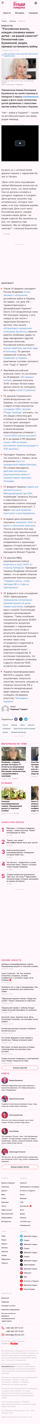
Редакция (5, 1302)
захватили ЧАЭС (25, 522)
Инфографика (6, 1218)
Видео (22, 1214)
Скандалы (33, 13)
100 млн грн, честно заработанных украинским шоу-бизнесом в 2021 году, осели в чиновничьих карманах (20, 1159)
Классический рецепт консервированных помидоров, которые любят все (20, 852)
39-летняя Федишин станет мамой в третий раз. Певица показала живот (17, 1039)
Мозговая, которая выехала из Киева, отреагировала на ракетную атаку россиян (18, 1049)
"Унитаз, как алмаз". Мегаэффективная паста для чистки (22, 841)
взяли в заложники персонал (19, 525)
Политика (5, 1187)
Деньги (4, 1191)
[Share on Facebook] (16, 719)
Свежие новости (11, 960)
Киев (3, 1236)
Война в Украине (8, 1183)
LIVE (21, 1202)
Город (3, 1231)
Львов (3, 1240)
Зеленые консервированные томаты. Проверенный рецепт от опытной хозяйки (11, 806)
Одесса (4, 1244)
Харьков (4, 1251)
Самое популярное (12, 822)
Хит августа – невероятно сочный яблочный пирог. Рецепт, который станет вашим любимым (21, 864)
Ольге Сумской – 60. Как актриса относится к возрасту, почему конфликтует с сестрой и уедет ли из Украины (17, 976)
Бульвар (13, 21)
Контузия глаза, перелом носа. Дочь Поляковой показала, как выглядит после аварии (19, 1019)
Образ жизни (6, 1210)
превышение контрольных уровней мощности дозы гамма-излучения (17, 603)
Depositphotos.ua (7, 1366)
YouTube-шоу (25, 1221)
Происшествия (7, 1214)
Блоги (5, 1073)
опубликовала (31, 96)
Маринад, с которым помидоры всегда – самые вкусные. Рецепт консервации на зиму (21, 830)
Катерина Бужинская (18, 732)
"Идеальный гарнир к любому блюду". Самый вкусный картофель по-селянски (19, 1009)
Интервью (19, 13)
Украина (14, 725)
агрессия (31, 725)
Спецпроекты (25, 1225)
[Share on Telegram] (26, 719)
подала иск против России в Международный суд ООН (20, 490)
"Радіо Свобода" (13, 412)
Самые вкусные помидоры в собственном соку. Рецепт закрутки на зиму (20, 1059)
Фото (22, 1210)
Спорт (3, 1198)
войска (5, 732)
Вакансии (5, 1298)
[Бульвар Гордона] (19, 5)
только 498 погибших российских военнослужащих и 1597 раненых (20, 445)
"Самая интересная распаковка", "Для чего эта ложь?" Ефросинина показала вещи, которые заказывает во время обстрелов (23, 877)
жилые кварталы (12, 348)
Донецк (4, 1248)
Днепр (4, 1255)
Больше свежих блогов (20, 1167)
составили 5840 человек (17, 409)
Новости (7, 13)
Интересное (6, 1221)
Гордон (4, 21)
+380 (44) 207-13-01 (14, 1328)
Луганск (4, 1263)
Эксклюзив (24, 1206)
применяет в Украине (15, 358)
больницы (10, 351)
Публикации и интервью (29, 1187)
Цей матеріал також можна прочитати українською (21, 55)
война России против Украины (24, 728)
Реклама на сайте (8, 1306)
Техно (3, 1206)
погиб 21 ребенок (25, 390)
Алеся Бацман (29, 1265)
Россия (5, 725)
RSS (25, 1277)
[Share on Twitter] (21, 719)
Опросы (23, 1218)
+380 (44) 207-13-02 (14, 1331)
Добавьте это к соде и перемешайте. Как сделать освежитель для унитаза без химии (19, 989)
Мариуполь (5, 1259)
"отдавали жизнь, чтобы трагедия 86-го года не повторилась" (16, 584)
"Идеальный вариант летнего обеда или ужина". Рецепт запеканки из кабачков (18, 999)
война (22, 725)
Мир (3, 1194)
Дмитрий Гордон (30, 1236)
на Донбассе (20, 331)
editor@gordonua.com (14, 1335)
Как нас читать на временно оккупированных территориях (8, 1317)
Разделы (23, 1178)
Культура (5, 1202)
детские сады (30, 348)
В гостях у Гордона (27, 1191)
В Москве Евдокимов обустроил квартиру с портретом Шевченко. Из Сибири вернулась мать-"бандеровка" (18, 1088)
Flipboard (27, 1273)
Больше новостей (20, 1068)
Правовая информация (10, 1309)
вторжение (6, 728)
